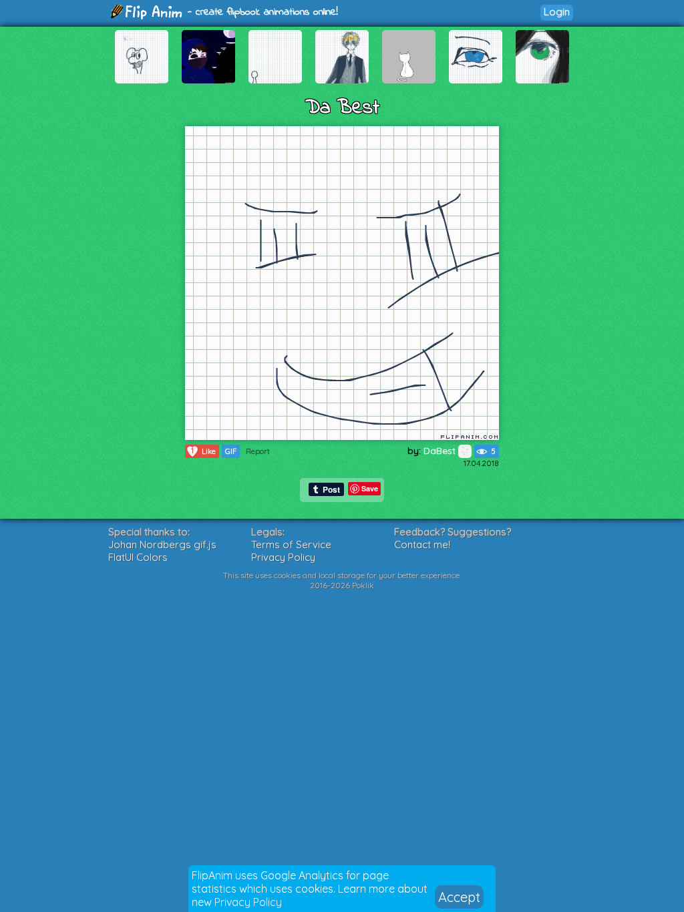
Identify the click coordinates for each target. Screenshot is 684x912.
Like (203, 451)
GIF (230, 451)
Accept (459, 897)
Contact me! (422, 544)
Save (369, 488)
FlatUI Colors (138, 557)
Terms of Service (291, 544)
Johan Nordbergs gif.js (162, 544)
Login (557, 11)
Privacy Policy (248, 902)
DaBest (440, 451)
